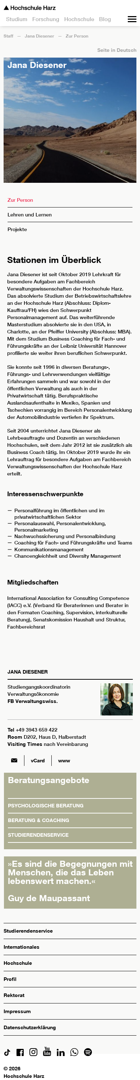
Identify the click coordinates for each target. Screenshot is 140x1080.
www (64, 760)
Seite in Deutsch (116, 50)
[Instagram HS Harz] (33, 1054)
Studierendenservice (38, 835)
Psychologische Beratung (46, 805)
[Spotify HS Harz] (88, 1054)
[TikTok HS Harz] (7, 1054)
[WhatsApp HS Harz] (74, 1054)
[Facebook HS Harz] (20, 1054)
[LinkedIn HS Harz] (61, 1054)
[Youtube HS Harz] (47, 1054)
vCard (38, 760)
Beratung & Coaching (38, 820)
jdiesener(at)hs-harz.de (14, 760)
